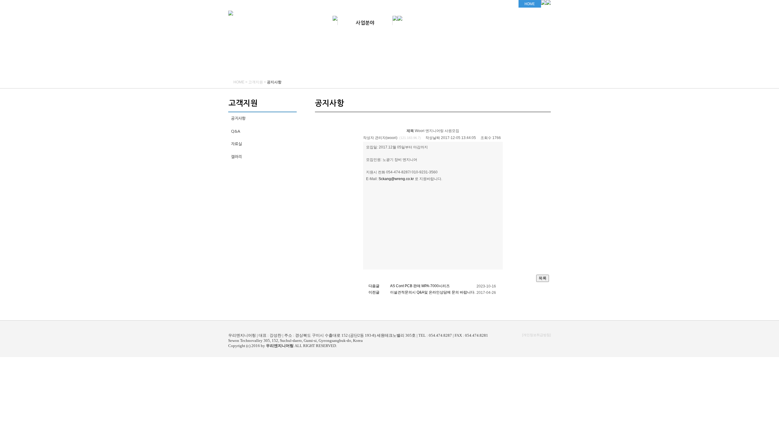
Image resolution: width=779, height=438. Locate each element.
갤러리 (236, 157)
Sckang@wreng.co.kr (396, 179)
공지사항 (238, 118)
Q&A (235, 131)
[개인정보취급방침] (536, 335)
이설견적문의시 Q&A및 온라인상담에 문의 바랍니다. (432, 292)
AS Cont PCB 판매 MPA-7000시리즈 (420, 286)
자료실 (236, 144)
